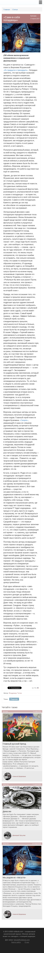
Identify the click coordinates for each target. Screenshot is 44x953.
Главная (7, 9)
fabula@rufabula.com (22, 940)
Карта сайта (16, 942)
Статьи (15, 9)
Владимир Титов (15, 693)
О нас (27, 942)
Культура (33, 16)
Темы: (6, 699)
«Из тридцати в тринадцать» (15, 70)
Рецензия (14, 699)
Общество (6, 784)
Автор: (6, 693)
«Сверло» (24, 420)
